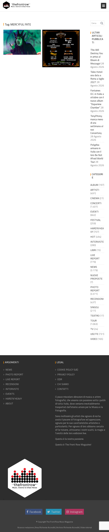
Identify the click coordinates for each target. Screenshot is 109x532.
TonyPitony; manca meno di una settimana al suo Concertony (96, 124)
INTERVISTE (97, 242)
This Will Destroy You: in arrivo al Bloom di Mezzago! (96, 56)
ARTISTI (94, 190)
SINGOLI (94, 307)
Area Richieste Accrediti (45, 527)
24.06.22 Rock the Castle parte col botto (23, 46)
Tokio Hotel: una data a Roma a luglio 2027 (97, 77)
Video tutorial (86, 527)
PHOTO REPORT (95, 288)
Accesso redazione (25, 527)
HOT (92, 237)
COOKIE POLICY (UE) (67, 370)
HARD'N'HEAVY (97, 230)
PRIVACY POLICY (66, 374)
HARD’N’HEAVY (14, 399)
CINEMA (94, 198)
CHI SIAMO (63, 384)
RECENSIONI (97, 299)
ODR (59, 379)
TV (91, 329)
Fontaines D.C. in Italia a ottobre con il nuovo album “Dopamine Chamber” (97, 99)
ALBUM (94, 185)
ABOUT (9, 403)
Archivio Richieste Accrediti (67, 527)
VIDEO (93, 339)
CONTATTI (62, 389)
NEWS (93, 267)
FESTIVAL (95, 220)
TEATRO (94, 316)
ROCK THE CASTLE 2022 (59, 65)
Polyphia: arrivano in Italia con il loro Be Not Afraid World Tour (96, 153)
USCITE (94, 334)
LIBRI (93, 250)
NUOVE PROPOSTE (96, 277)
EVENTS (10, 394)
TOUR (93, 320)
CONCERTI (95, 203)
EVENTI (94, 211)
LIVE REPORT (95, 256)
